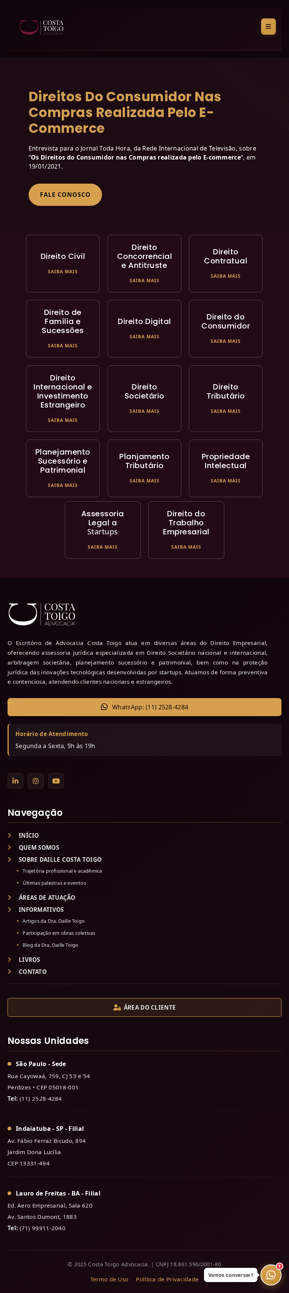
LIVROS (29, 959)
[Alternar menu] (268, 26)
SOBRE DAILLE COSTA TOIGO (60, 859)
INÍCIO (29, 835)
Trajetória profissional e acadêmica (62, 870)
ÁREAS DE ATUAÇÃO (47, 897)
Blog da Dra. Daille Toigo (50, 945)
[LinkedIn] (15, 781)
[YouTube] (56, 781)
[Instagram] (36, 781)
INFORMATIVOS (41, 909)
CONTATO (33, 971)
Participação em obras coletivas (59, 932)
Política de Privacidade (167, 1279)
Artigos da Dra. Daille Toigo (54, 920)
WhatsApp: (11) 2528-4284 (150, 707)
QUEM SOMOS (39, 847)
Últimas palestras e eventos (54, 882)
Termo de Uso (109, 1279)
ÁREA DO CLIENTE (150, 1007)
